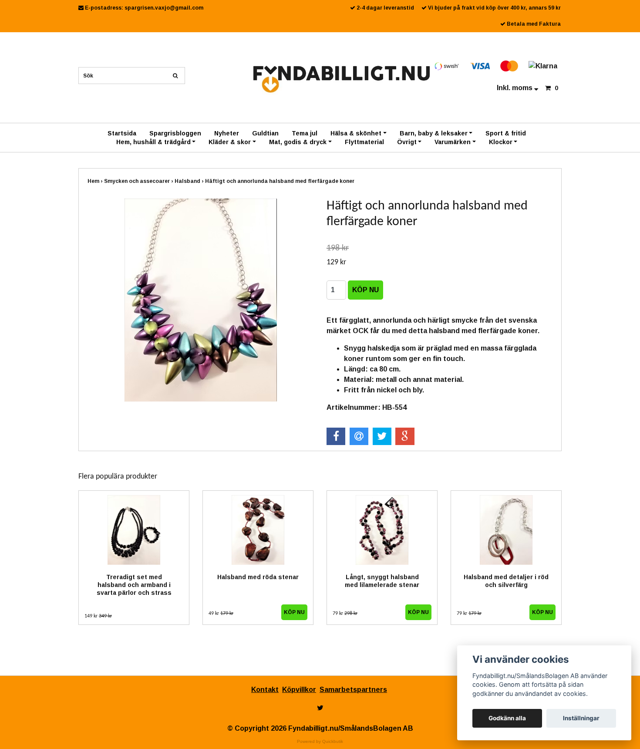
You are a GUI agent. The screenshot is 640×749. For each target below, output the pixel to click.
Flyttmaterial (364, 141)
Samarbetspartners (353, 689)
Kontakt (265, 689)
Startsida (122, 133)
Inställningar (581, 718)
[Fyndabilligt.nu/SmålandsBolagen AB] (341, 78)
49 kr (221, 613)
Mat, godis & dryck (298, 141)
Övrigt (407, 141)
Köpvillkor (299, 689)
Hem (96, 181)
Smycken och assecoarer (139, 181)
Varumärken (453, 141)
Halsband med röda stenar (258, 577)
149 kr (98, 616)
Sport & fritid (505, 133)
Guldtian (265, 133)
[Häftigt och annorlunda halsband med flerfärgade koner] (200, 300)
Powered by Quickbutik (320, 741)
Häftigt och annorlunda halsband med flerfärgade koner (280, 181)
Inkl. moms (515, 87)
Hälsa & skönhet (355, 133)
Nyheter (226, 133)
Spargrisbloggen (175, 133)
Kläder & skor (230, 141)
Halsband (190, 181)
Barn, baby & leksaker (434, 133)
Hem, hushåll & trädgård (153, 141)
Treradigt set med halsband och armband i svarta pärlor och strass (134, 585)
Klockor (500, 141)
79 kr (345, 613)
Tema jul (304, 133)
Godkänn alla (507, 718)
